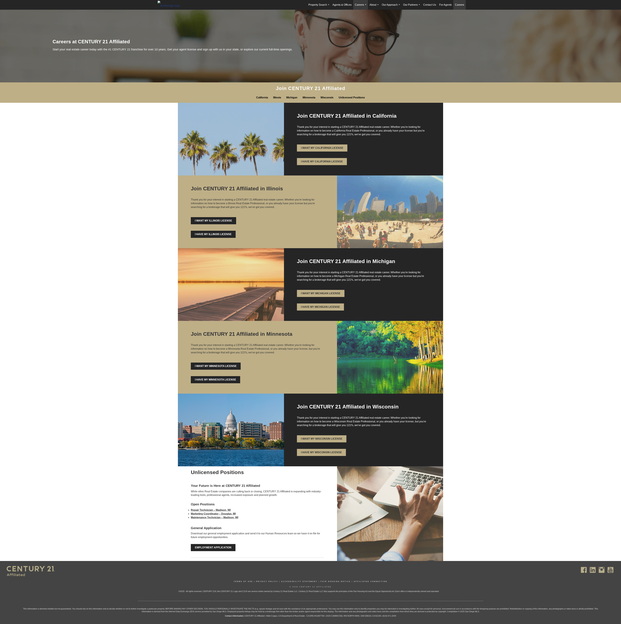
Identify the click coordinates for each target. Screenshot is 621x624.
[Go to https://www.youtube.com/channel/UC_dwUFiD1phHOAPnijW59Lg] (610, 570)
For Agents (445, 4)
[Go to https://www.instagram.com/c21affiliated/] (602, 570)
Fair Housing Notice (336, 581)
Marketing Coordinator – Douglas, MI (213, 513)
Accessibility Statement (299, 581)
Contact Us (429, 4)
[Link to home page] (170, 5)
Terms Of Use (243, 581)
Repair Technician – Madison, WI (211, 510)
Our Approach (391, 6)
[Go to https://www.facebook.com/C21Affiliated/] (584, 570)
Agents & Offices (342, 4)
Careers (361, 6)
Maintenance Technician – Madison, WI (214, 517)
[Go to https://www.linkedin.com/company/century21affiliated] (593, 570)
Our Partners (412, 6)
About (375, 6)
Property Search (319, 6)
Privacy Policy (267, 581)
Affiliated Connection (370, 581)
